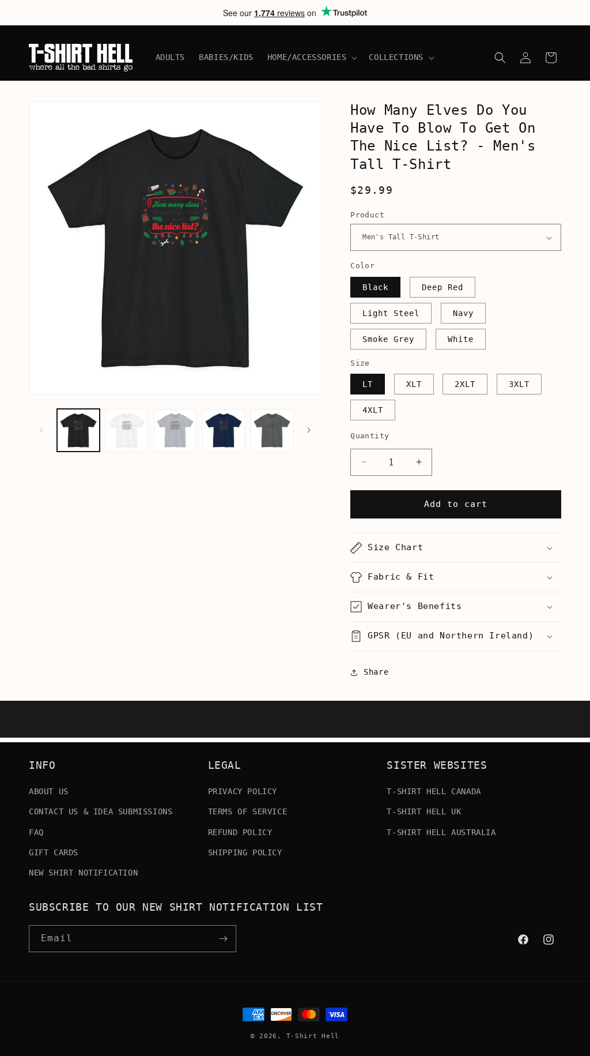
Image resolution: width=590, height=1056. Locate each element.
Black (375, 287)
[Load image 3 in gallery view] (175, 430)
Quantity (369, 435)
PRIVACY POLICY (242, 791)
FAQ (36, 832)
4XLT (372, 410)
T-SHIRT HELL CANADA (434, 791)
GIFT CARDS (53, 852)
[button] (311, 57)
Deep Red (442, 287)
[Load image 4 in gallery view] (223, 430)
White (461, 339)
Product (367, 215)
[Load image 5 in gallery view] (272, 430)
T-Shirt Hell (312, 1036)
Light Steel (390, 313)
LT (367, 384)
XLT (414, 384)
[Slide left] (41, 430)
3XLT (519, 384)
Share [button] (376, 672)
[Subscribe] (223, 938)
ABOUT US (49, 791)
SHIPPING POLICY (245, 852)
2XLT (465, 384)
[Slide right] (309, 430)
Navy (463, 313)
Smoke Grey (388, 339)
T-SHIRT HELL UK (424, 811)
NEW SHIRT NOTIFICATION (83, 872)
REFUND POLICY (240, 832)
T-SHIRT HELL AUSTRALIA (441, 832)
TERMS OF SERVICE (248, 811)
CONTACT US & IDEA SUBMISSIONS (100, 811)
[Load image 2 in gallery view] (126, 430)
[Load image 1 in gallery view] (78, 430)
